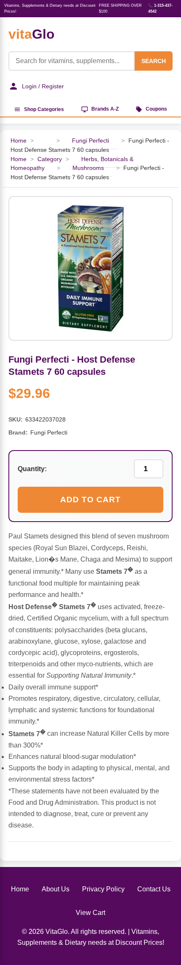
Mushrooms (88, 168)
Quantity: (32, 468)
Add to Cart (90, 499)
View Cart (90, 912)
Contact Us (153, 889)
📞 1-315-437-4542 (160, 8)
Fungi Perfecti (90, 141)
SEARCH (153, 61)
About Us (55, 889)
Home (19, 141)
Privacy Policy (103, 889)
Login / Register (43, 86)
